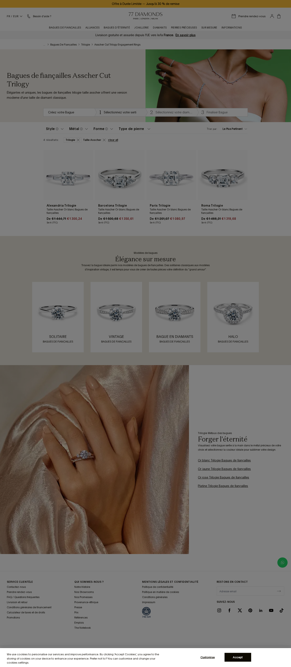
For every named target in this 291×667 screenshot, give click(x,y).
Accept (238, 657)
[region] (145, 657)
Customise (207, 657)
